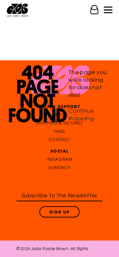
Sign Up (59, 212)
